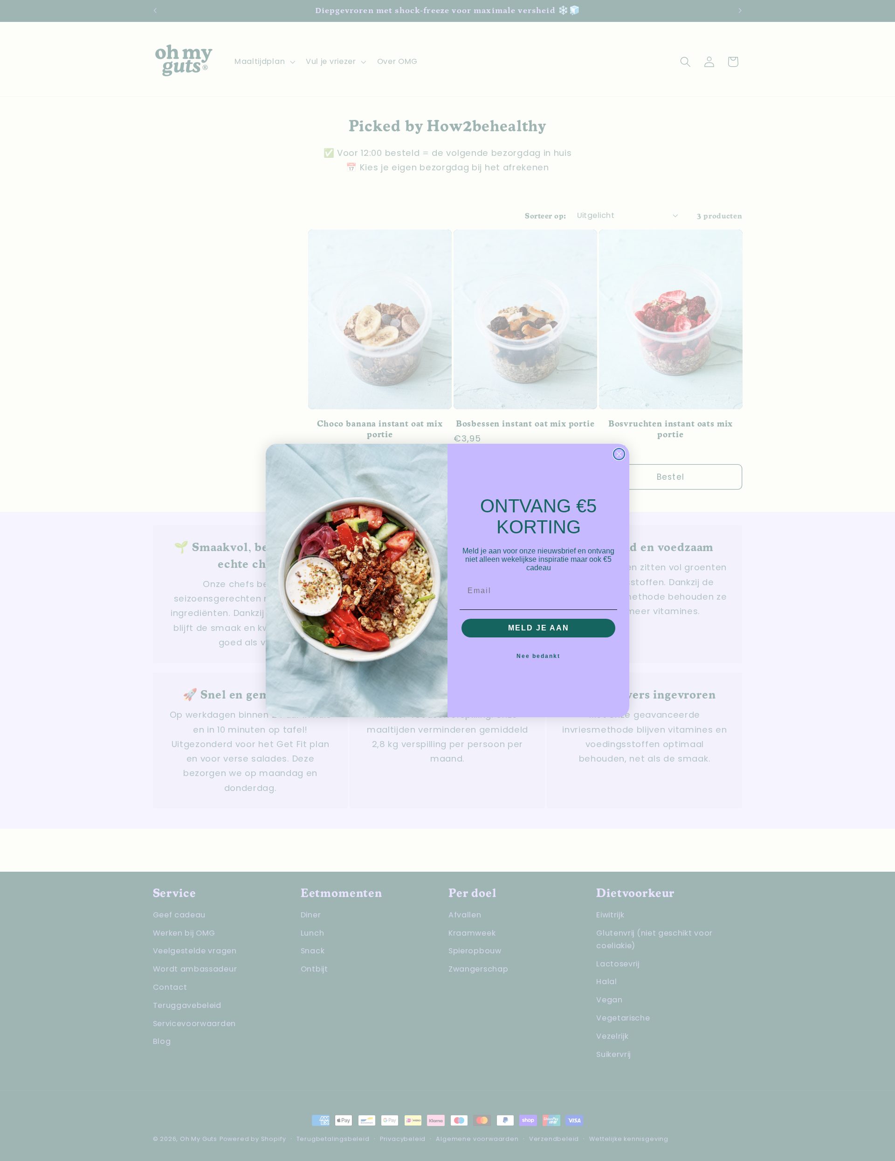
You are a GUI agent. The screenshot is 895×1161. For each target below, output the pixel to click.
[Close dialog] (619, 454)
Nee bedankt (538, 656)
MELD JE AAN (538, 628)
